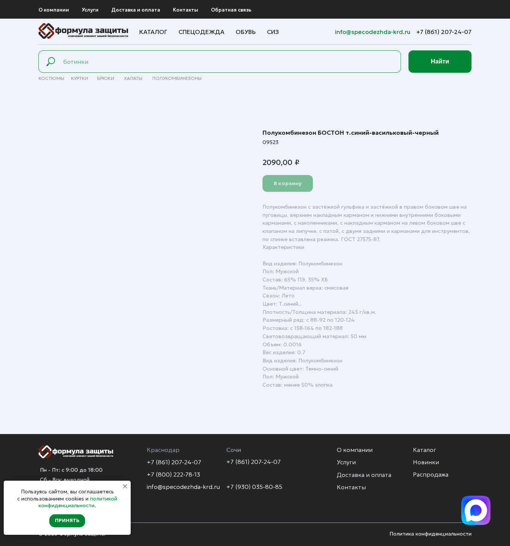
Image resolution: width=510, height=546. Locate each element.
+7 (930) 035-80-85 (254, 486)
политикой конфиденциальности (77, 502)
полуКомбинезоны (177, 78)
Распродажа (430, 474)
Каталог (153, 31)
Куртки (79, 78)
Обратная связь (231, 10)
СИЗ (273, 31)
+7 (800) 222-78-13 (173, 474)
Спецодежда (201, 31)
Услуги (90, 10)
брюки (105, 78)
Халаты (133, 78)
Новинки (426, 462)
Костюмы (51, 78)
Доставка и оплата (135, 10)
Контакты (185, 10)
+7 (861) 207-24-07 (444, 31)
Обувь (246, 31)
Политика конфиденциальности (430, 533)
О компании (53, 10)
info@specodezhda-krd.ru (373, 31)
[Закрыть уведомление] (125, 486)
